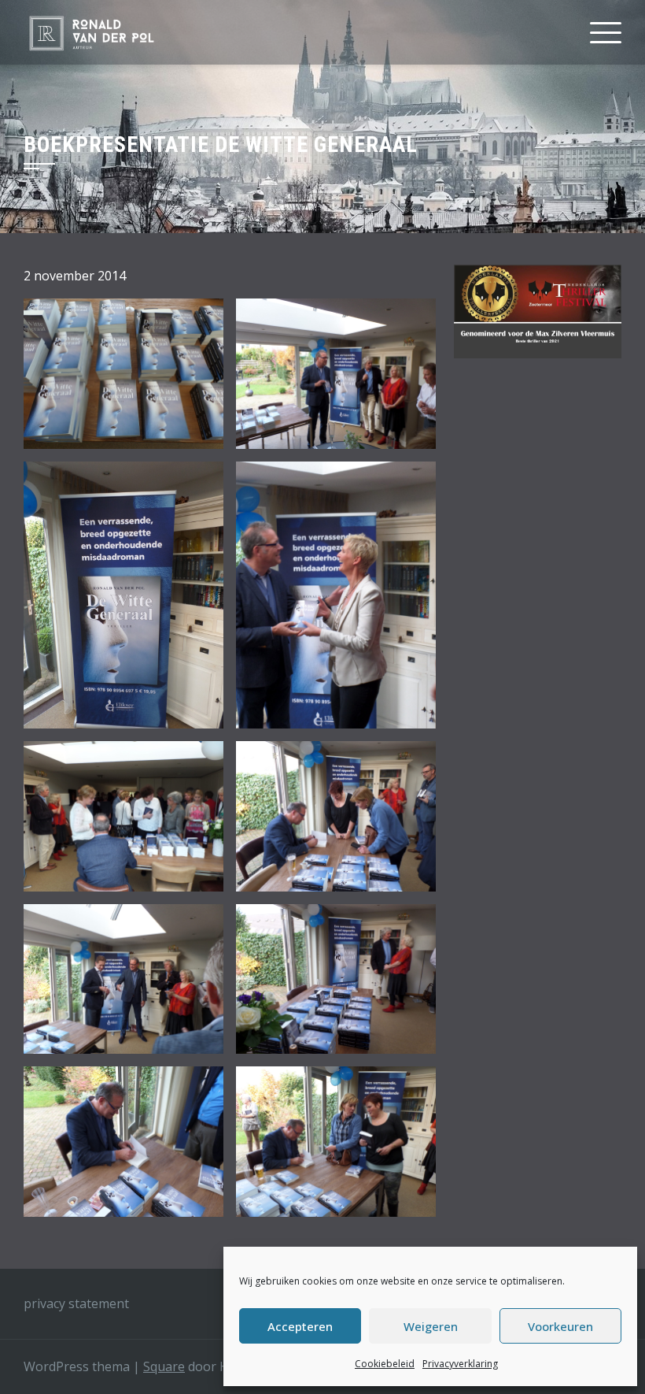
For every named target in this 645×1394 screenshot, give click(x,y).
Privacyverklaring (460, 1363)
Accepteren (300, 1326)
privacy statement (76, 1303)
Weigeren (431, 1326)
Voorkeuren (560, 1326)
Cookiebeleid (385, 1363)
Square (164, 1366)
